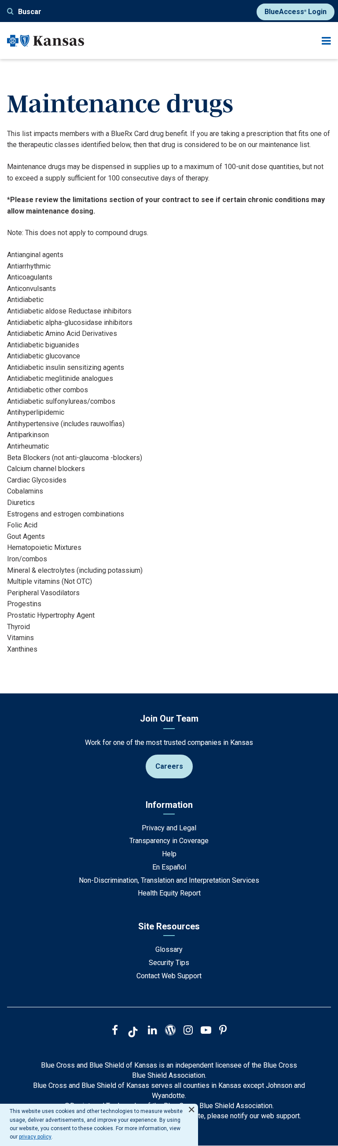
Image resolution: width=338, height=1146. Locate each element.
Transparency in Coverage (169, 840)
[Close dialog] (191, 1105)
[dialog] (99, 1125)
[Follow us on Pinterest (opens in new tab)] (223, 1031)
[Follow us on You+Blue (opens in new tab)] (170, 1031)
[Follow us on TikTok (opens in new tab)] (133, 1033)
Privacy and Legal (169, 828)
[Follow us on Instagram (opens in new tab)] (188, 1031)
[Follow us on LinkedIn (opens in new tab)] (152, 1031)
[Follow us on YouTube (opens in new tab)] (206, 1031)
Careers (169, 766)
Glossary (169, 949)
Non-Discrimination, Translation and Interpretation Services (169, 880)
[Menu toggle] (326, 40)
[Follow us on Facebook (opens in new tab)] (115, 1031)
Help (169, 854)
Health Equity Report (169, 893)
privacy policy (35, 1137)
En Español (169, 867)
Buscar (29, 11)
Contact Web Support (169, 976)
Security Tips (169, 962)
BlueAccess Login (296, 11)
